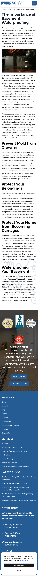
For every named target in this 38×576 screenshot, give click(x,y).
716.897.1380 (11, 536)
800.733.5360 (11, 544)
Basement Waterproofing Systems (14, 451)
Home (4, 9)
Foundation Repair (8, 459)
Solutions (5, 417)
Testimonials (6, 421)
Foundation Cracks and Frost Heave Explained (19, 500)
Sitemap (5, 429)
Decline (19, 570)
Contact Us (6, 433)
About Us (5, 406)
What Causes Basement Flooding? (14, 483)
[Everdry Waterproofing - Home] (16, 3)
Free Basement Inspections (12, 447)
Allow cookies (19, 565)
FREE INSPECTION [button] (19, 383)
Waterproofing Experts (10, 425)
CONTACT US (19, 377)
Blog (9, 9)
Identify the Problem (9, 463)
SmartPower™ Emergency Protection (15, 466)
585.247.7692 (11, 527)
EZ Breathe (6, 455)
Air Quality (5, 443)
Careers (4, 414)
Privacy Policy (24, 561)
